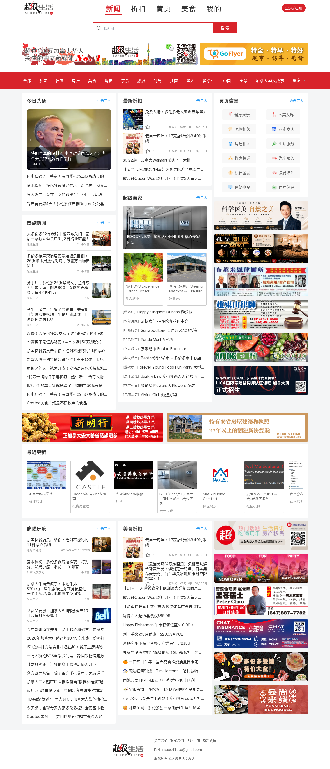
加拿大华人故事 (270, 80)
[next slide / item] (107, 139)
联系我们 (177, 741)
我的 (213, 9)
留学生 (209, 80)
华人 (190, 80)
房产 (76, 80)
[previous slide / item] (30, 139)
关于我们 (161, 741)
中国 (227, 80)
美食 (188, 9)
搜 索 (225, 27)
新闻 (113, 8)
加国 (43, 80)
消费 (109, 80)
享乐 (125, 80)
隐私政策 (209, 741)
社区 (60, 80)
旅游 (141, 80)
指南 (174, 80)
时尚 (158, 80)
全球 (243, 80)
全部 (27, 80)
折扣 (138, 9)
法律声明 (193, 741)
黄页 (163, 9)
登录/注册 (293, 8)
